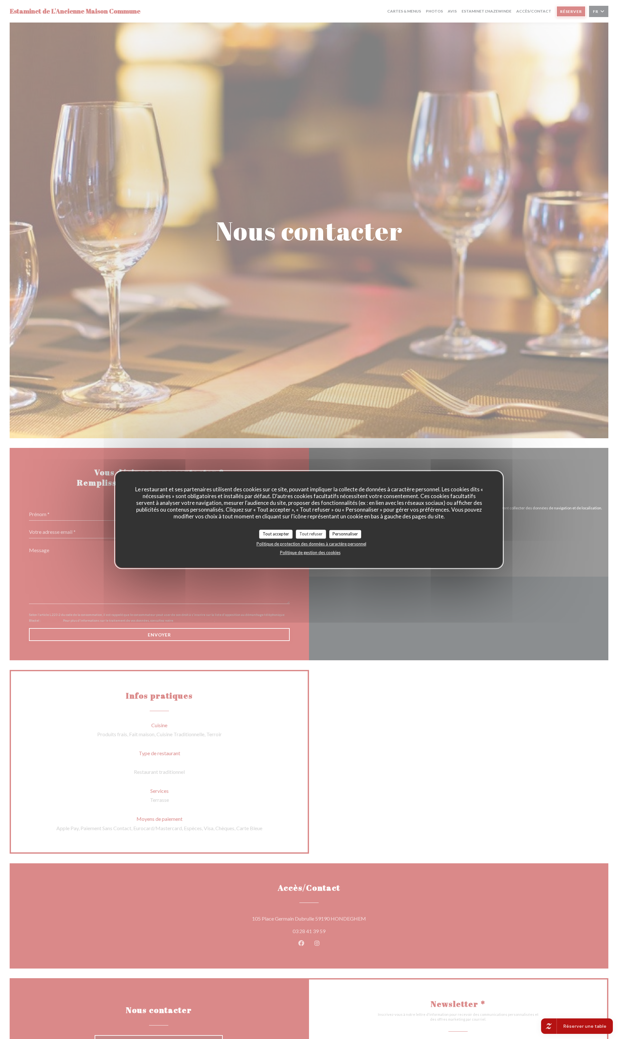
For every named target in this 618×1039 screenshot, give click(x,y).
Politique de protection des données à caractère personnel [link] (311, 543)
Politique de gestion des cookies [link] (310, 552)
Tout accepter (276, 533)
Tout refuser (311, 533)
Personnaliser (345, 533)
